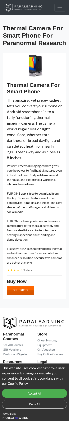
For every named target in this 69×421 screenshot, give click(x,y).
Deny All (34, 404)
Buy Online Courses (50, 354)
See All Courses (13, 345)
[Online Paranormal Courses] (26, 8)
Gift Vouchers (12, 349)
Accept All (34, 393)
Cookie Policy (18, 383)
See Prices (20, 290)
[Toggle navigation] (59, 8)
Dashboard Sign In (15, 354)
